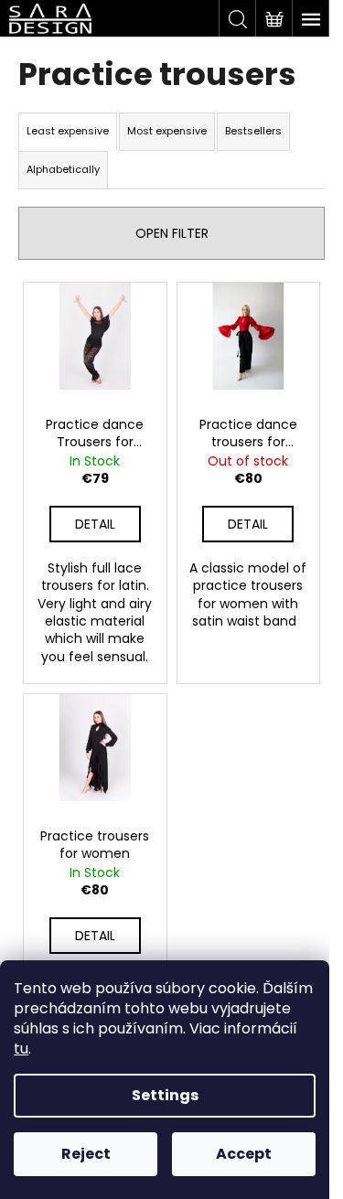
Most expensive (167, 130)
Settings (165, 1095)
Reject (86, 1153)
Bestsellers (253, 130)
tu (21, 1048)
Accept (244, 1153)
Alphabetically (63, 169)
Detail (95, 524)
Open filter (172, 233)
